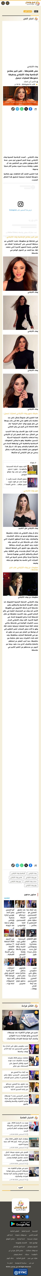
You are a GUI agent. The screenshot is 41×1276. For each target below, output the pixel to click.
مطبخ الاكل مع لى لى (16, 1250)
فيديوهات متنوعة (20, 1235)
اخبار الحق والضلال (19, 1246)
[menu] (8, 3)
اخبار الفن (27, 11)
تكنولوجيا (35, 1254)
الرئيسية (35, 1231)
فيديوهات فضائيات (32, 1250)
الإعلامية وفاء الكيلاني (18, 873)
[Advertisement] (20, 43)
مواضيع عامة (33, 1242)
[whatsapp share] (22, 109)
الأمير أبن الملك (30, 81)
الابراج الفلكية (20, 1258)
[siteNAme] (33, 3)
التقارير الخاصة (14, 1231)
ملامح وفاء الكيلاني (16, 877)
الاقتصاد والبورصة (21, 1242)
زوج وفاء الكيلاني (15, 881)
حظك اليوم (10, 1258)
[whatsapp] (13, 109)
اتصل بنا (9, 1263)
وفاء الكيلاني (33, 873)
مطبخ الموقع (10, 1238)
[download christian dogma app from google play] (20, 1224)
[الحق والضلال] (36, 11)
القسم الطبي (33, 1235)
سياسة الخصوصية (20, 1263)
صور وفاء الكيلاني (31, 877)
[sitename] (20, 1205)
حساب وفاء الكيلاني (30, 881)
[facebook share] (30, 109)
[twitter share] (26, 109)
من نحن (31, 1263)
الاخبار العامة (26, 1231)
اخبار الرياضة (21, 1238)
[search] (3, 3)
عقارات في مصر (33, 1258)
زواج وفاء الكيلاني (31, 885)
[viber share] (17, 109)
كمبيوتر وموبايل (32, 1246)
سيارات (27, 1254)
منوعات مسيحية (32, 1238)
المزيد (20, 1187)
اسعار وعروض (18, 1254)
